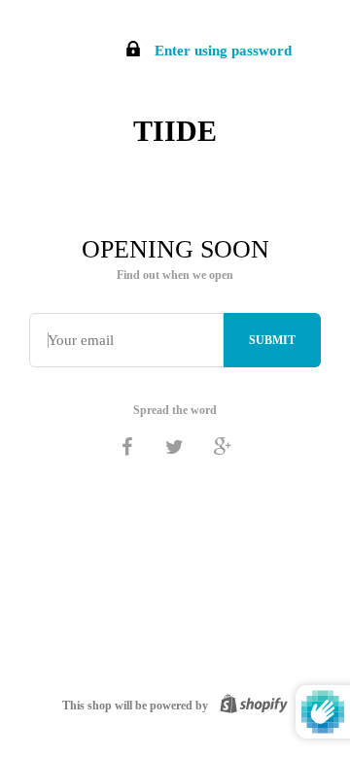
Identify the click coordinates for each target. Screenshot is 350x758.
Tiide (175, 131)
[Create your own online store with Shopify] (250, 705)
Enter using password (221, 50)
